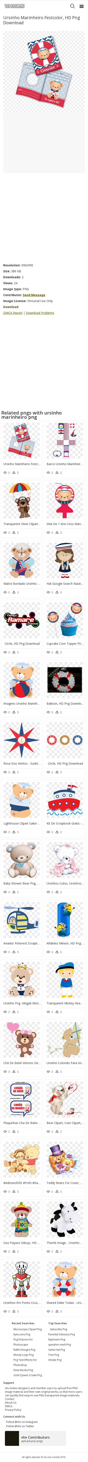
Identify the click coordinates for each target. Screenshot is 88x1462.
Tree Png (53, 1355)
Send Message (34, 295)
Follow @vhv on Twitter (19, 1426)
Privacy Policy (13, 1410)
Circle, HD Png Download (22, 644)
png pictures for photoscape (23, 1342)
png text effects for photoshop (25, 1362)
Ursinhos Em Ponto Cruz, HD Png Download (34, 1303)
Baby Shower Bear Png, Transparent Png (31, 883)
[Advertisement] (44, 217)
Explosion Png (56, 1339)
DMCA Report (12, 313)
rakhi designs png (24, 1349)
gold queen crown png (27, 1375)
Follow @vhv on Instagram (21, 1422)
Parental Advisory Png (61, 1334)
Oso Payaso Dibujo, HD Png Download (30, 1243)
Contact (9, 1399)
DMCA (8, 1406)
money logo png (23, 1355)
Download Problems (40, 313)
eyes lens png (21, 1334)
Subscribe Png (58, 1329)
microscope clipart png (27, 1329)
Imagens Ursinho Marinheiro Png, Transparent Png (38, 703)
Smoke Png (55, 1360)
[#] (44, 71)
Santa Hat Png (56, 1349)
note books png (23, 1370)
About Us (10, 1402)
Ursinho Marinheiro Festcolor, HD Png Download (37, 464)
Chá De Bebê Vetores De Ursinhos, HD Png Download (41, 1063)
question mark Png (59, 1344)
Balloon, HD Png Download (66, 703)
